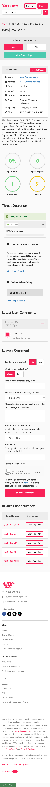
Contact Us (6, 688)
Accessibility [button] (7, 771)
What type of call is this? (16, 369)
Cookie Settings (8, 785)
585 (19, 24)
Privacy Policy (7, 639)
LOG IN (42, 6)
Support (5, 684)
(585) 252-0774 (11, 534)
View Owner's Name (29, 77)
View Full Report (38, 70)
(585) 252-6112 (10, 552)
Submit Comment (25, 492)
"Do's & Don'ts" (11, 749)
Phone (11, 24)
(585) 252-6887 (11, 524)
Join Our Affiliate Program (12, 649)
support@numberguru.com (16, 597)
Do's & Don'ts (7, 697)
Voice (10, 374)
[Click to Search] (45, 12)
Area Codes (6, 662)
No (36, 47)
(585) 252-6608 (11, 561)
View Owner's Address (30, 81)
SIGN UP (30, 6)
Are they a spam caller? (15, 362)
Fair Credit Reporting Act (23, 731)
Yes (13, 47)
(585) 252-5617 (11, 543)
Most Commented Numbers (13, 671)
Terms (26, 482)
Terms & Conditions (28, 749)
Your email (10, 444)
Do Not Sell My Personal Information (16, 702)
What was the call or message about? (22, 392)
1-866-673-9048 (13, 592)
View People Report (16, 300)
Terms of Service (8, 635)
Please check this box (15, 463)
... (42, 323)
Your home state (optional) (17, 425)
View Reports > (34, 524)
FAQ (3, 693)
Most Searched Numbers (11, 666)
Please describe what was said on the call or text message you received (25, 405)
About (4, 630)
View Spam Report (25, 55)
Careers (5, 644)
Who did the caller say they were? (20, 380)
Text (19, 374)
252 (25, 24)
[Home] (10, 6)
